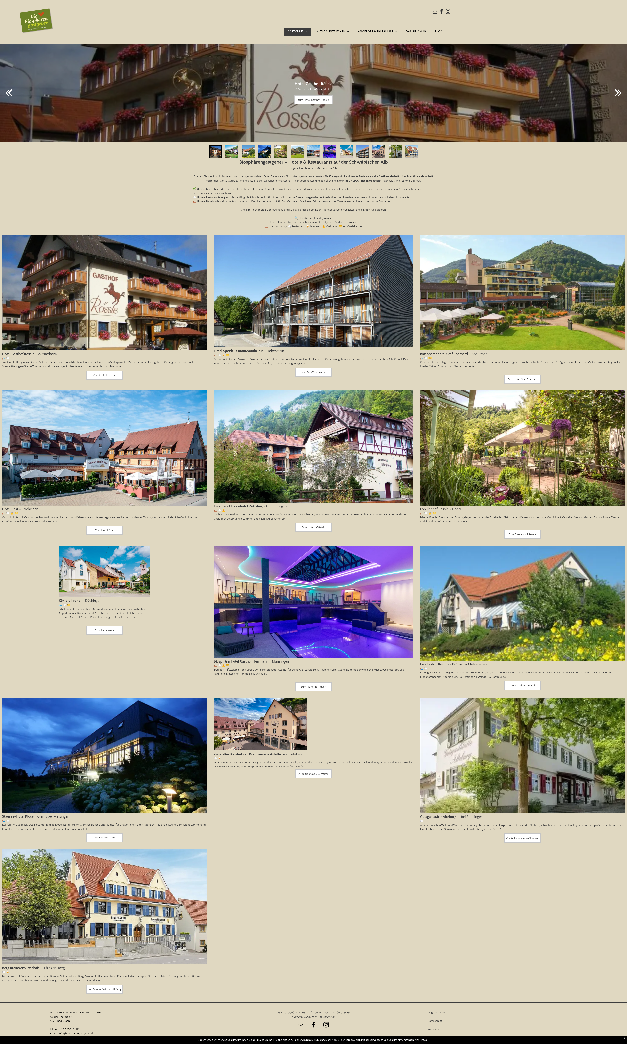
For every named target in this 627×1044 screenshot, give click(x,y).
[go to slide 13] (411, 151)
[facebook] (441, 12)
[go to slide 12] (395, 151)
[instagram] (448, 12)
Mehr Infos (421, 1039)
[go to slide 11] (378, 151)
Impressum (434, 1029)
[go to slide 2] (231, 151)
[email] (435, 12)
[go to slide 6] (297, 151)
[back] (8, 92)
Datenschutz (434, 1021)
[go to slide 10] (362, 151)
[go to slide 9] (346, 151)
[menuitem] (298, 32)
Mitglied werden (437, 1012)
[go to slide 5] (280, 151)
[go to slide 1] (215, 151)
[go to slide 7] (313, 151)
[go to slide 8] (329, 151)
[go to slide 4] (264, 151)
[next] (618, 92)
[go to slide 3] (248, 151)
